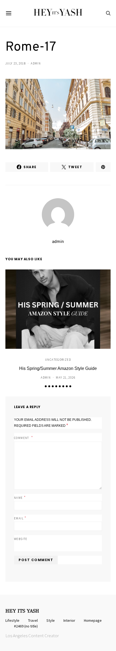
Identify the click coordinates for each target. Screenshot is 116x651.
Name (20, 497)
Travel (33, 620)
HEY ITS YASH (22, 610)
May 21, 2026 (65, 377)
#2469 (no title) (26, 626)
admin (36, 63)
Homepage (93, 620)
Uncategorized (58, 360)
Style (50, 620)
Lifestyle (12, 620)
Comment (22, 438)
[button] (45, 386)
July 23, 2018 (15, 63)
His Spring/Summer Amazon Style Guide (58, 368)
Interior (69, 620)
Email (20, 517)
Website (21, 539)
